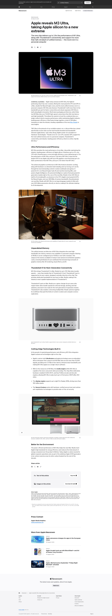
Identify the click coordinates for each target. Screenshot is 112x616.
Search (88, 10)
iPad (20, 599)
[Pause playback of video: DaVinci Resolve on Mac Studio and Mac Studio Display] (22, 432)
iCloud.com (39, 599)
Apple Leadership (78, 599)
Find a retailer (21, 609)
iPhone (20, 601)
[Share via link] (40, 47)
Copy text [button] (72, 475)
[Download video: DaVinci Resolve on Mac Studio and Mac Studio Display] (80, 438)
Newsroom (23, 11)
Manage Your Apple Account (43, 597)
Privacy (57, 597)
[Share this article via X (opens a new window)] (34, 47)
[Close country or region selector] (92, 2)
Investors (77, 603)
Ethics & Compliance (79, 605)
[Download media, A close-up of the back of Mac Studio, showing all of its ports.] (80, 342)
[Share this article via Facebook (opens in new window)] (32, 47)
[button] (70, 2)
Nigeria (91, 613)
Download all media (70, 483)
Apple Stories (78, 10)
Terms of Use (44, 613)
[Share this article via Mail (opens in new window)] (37, 47)
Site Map (50, 613)
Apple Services (68, 10)
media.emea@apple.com (37, 522)
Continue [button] (88, 2)
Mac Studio (73, 122)
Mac (19, 597)
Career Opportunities (79, 601)
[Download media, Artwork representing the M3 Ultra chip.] (80, 95)
